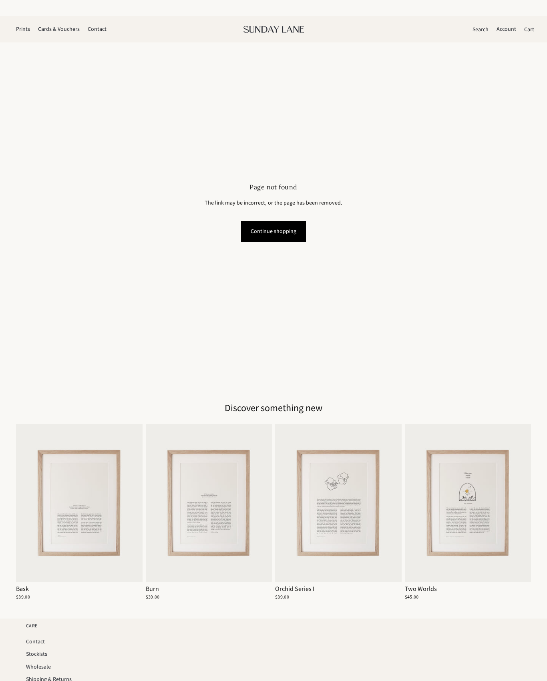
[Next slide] (131, 503)
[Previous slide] (28, 503)
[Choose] (130, 569)
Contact (35, 641)
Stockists (36, 653)
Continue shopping (273, 231)
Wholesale (38, 666)
